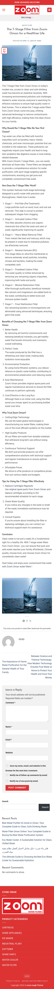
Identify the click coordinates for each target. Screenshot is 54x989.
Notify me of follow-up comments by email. (29, 775)
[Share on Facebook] (27, 621)
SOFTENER (7, 949)
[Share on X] (30, 621)
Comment (10, 703)
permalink (47, 628)
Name (9, 727)
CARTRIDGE (8, 927)
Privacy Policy (13, 981)
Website (9, 753)
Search (5, 801)
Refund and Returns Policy (35, 981)
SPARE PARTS (9, 954)
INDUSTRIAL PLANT (12, 943)
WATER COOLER (10, 960)
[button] (3, 9)
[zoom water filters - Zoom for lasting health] (27, 10)
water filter (27, 25)
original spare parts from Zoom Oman (27, 489)
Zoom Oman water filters (19, 566)
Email (9, 740)
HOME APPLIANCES (12, 933)
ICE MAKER (7, 938)
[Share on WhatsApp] (23, 621)
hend (39, 41)
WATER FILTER (9, 965)
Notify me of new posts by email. (24, 781)
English (25, 17)
